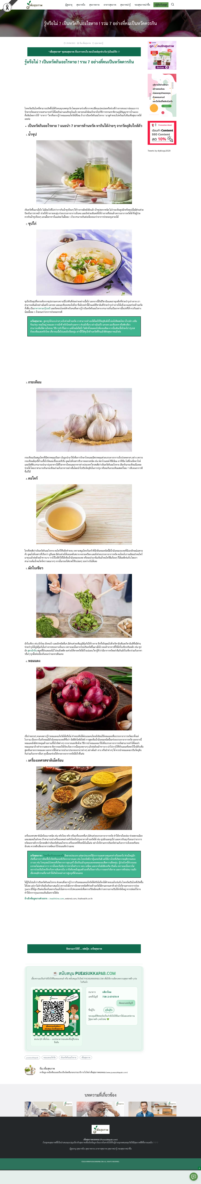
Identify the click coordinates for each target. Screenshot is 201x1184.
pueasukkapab (32, 1057)
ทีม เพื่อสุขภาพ (85, 43)
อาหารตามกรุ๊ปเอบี (42, 308)
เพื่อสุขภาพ (85, 1057)
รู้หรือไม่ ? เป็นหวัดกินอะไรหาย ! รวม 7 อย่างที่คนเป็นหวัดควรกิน (100, 23)
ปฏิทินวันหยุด (161, 4)
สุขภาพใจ (80, 4)
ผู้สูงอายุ (68, 4)
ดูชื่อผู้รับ (109, 1010)
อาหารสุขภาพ (110, 4)
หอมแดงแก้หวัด (49, 1057)
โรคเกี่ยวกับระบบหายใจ (53, 855)
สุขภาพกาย (94, 4)
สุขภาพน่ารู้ (125, 4)
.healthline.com (56, 898)
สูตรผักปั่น (32, 650)
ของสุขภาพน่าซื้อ (142, 4)
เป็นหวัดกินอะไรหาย (68, 1057)
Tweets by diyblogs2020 (159, 150)
